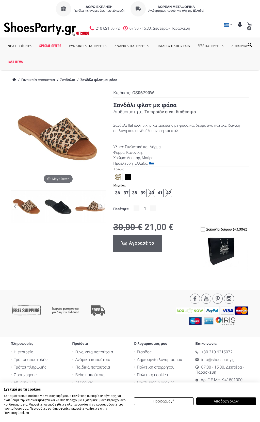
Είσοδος (144, 352)
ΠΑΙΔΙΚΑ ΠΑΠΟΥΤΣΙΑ (173, 45)
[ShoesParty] (46, 28)
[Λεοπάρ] (90, 206)
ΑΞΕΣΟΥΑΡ (239, 45)
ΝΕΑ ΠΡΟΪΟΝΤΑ (20, 45)
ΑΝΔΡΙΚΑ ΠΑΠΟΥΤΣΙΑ (131, 45)
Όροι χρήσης (25, 374)
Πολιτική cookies (152, 374)
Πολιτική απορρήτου (155, 367)
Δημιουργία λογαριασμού (159, 359)
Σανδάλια (67, 80)
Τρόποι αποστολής (30, 359)
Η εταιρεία (23, 352)
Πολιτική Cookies (16, 413)
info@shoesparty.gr (218, 359)
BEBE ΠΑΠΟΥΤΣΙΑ (211, 45)
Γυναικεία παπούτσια (38, 80)
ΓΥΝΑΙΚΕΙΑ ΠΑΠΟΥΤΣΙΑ (88, 45)
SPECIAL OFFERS (50, 45)
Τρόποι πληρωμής (30, 367)
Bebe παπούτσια (90, 374)
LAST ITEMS (15, 61)
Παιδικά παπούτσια (92, 367)
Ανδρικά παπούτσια (92, 359)
